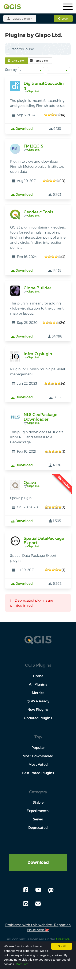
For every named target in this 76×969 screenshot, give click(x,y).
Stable (38, 802)
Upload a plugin (22, 18)
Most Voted (38, 764)
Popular (38, 748)
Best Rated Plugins (38, 773)
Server (38, 819)
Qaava (30, 482)
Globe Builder (37, 287)
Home (38, 676)
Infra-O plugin (38, 353)
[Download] (38, 856)
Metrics (38, 693)
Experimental (38, 811)
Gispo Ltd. (33, 91)
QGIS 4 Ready (38, 701)
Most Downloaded (38, 756)
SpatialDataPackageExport (44, 540)
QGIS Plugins (38, 665)
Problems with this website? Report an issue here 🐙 (38, 927)
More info (22, 964)
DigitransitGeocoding (44, 85)
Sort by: (11, 70)
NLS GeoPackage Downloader (40, 416)
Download (38, 862)
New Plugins (38, 709)
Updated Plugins (38, 718)
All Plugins (38, 684)
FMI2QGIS (33, 146)
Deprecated (38, 827)
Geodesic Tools (38, 211)
